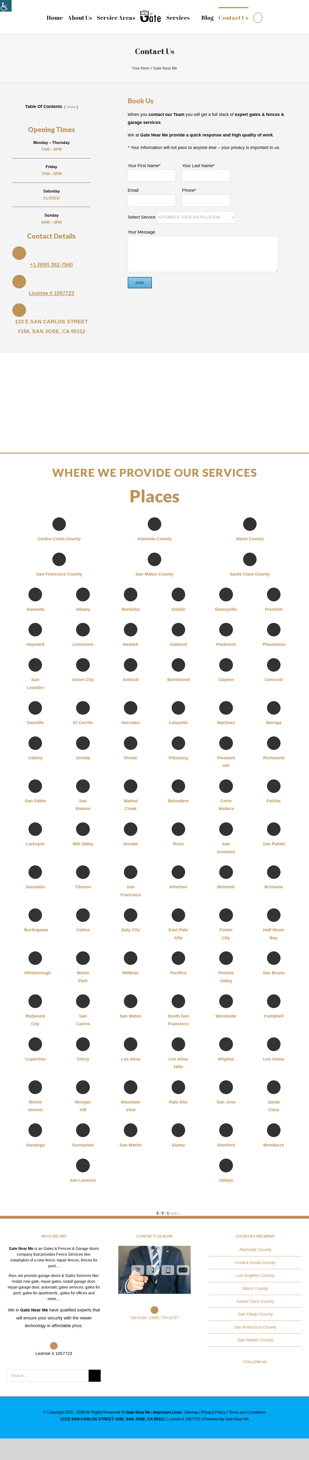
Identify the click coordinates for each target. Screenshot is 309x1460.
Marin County (255, 1288)
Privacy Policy (213, 1412)
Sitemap (191, 1412)
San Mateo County (255, 1340)
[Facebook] (248, 1375)
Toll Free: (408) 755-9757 (154, 1317)
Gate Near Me (165, 68)
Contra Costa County (255, 1262)
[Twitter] (255, 1375)
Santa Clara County (255, 1301)
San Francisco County (255, 1327)
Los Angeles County (255, 1275)
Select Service (142, 216)
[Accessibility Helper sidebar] (6, 6)
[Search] (255, 17)
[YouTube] (261, 1375)
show (71, 107)
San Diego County (255, 1314)
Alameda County (255, 1249)
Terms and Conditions (247, 1412)
